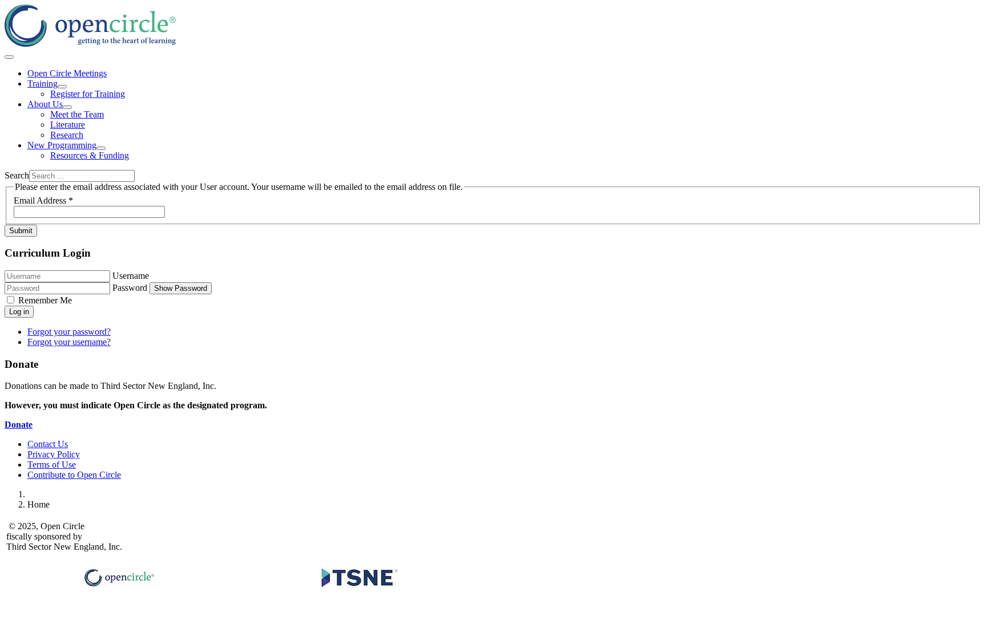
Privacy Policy (53, 454)
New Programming (61, 145)
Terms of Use (51, 464)
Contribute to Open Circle (74, 475)
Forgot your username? (69, 342)
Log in (19, 311)
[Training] (62, 86)
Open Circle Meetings (67, 73)
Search (17, 175)
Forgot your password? (69, 331)
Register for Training (87, 94)
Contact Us (47, 444)
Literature (67, 124)
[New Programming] (101, 148)
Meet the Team (77, 114)
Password (129, 288)
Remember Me (45, 300)
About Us (45, 104)
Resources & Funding (89, 155)
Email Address (43, 200)
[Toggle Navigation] (9, 57)
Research (66, 135)
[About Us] (67, 107)
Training (42, 83)
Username (130, 276)
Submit (21, 230)
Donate (19, 424)
